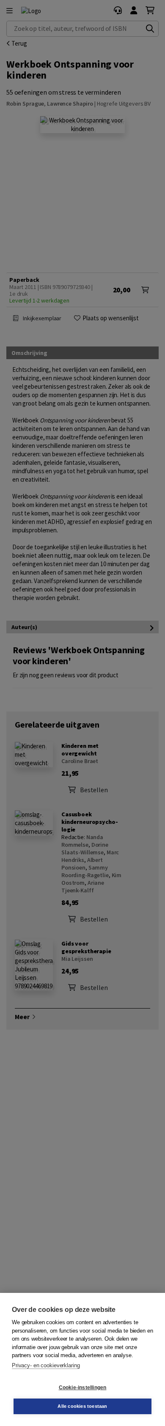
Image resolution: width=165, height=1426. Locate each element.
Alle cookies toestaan (82, 1406)
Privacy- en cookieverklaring (46, 1365)
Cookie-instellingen (83, 1388)
